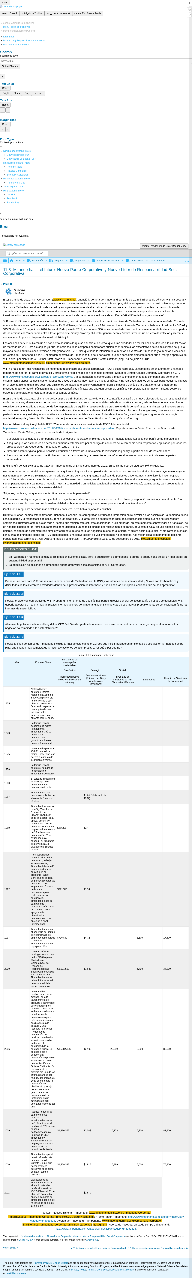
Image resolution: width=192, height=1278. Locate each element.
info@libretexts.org (15, 1273)
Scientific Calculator (17, 174)
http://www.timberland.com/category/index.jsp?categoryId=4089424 (96, 1228)
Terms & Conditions (97, 1269)
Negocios (80, 260)
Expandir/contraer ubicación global (187, 259)
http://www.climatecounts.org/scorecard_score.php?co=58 (38, 376)
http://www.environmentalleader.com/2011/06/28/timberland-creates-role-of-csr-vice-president (58, 428)
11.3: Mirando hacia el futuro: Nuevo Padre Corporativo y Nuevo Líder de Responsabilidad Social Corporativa (71, 1236)
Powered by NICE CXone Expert (50, 1263)
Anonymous (92, 1239)
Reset (5, 88)
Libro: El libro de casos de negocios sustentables (157, 260)
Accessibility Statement (121, 1269)
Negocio (59, 260)
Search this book (9, 55)
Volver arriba (9, 1247)
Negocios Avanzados (108, 260)
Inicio (17, 260)
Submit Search (10, 66)
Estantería (38, 260)
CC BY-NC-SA (25, 1239)
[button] (12, 198)
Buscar (9, 253)
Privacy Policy (78, 1269)
